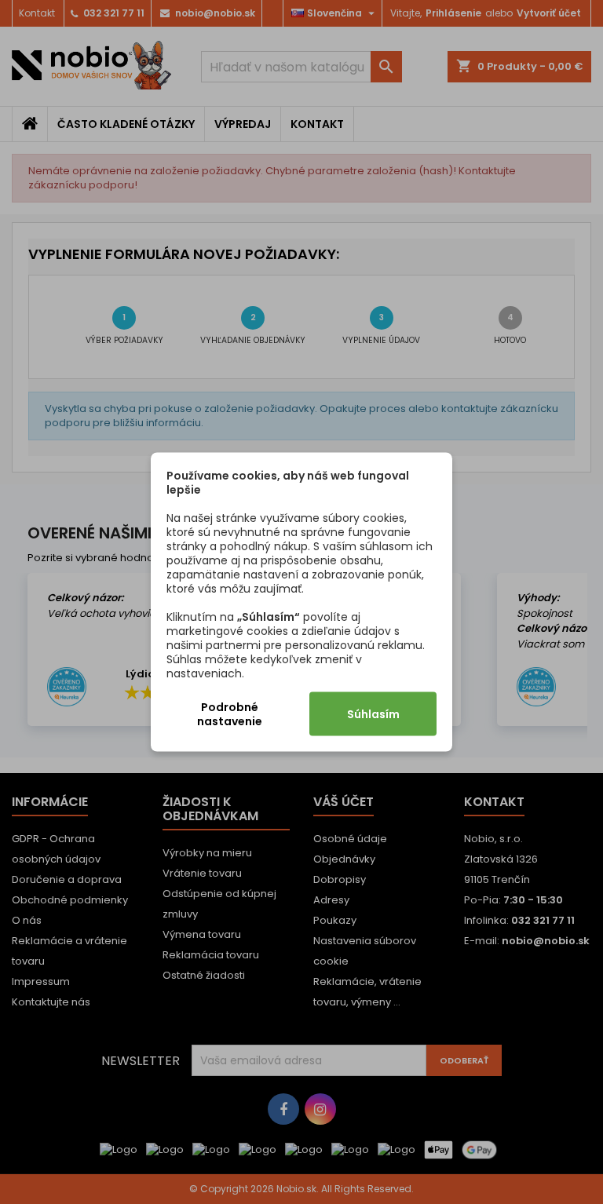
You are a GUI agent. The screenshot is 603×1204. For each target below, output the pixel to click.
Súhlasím (373, 714)
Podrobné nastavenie (229, 714)
